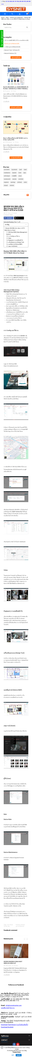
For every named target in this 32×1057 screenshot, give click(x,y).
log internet (14, 169)
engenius (6, 182)
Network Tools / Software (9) (11, 50)
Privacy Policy (17, 1052)
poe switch (6, 169)
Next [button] (27, 939)
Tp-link (5, 926)
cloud (20, 176)
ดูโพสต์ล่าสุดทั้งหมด (16, 107)
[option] (16, 960)
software (19, 182)
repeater (14, 172)
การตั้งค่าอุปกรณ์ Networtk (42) (12, 47)
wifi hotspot (7, 176)
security (14, 179)
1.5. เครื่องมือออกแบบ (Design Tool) (15, 242)
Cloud (11, 924)
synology (13, 182)
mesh (20, 172)
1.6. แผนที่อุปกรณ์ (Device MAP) (14, 244)
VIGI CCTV (16, 277)
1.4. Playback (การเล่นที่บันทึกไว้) (14, 240)
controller (21, 179)
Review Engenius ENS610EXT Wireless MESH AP (13, 962)
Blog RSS (6, 195)
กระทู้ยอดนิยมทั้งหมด (16, 157)
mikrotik (12, 185)
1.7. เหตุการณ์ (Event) (11, 246)
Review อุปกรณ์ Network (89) (11, 43)
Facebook (9, 218)
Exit (13, 1055)
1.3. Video (8, 238)
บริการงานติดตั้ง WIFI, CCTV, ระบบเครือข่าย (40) (16, 40)
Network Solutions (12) (10, 53)
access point (7, 179)
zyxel (20, 169)
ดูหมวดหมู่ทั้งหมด (16, 57)
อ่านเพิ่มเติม (6, 101)
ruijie (24, 172)
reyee (25, 169)
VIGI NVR (22, 335)
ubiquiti (6, 185)
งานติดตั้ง (14, 176)
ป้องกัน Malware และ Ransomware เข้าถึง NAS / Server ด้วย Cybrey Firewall (16, 87)
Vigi (9, 926)
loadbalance (7, 172)
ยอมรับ (18, 1055)
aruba (25, 182)
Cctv (8, 924)
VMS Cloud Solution (19, 275)
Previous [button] (24, 939)
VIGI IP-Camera (16, 511)
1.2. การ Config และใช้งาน (13, 236)
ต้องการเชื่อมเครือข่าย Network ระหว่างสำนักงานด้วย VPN (15, 139)
